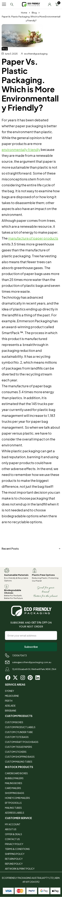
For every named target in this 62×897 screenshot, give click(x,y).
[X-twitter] (15, 677)
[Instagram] (23, 677)
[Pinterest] (30, 677)
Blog (34, 12)
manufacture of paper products (33, 238)
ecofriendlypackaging (35, 53)
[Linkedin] (38, 677)
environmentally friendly (21, 149)
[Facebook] (8, 677)
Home (24, 12)
